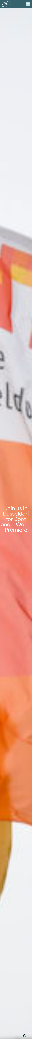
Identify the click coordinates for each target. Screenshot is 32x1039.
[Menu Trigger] (28, 4)
